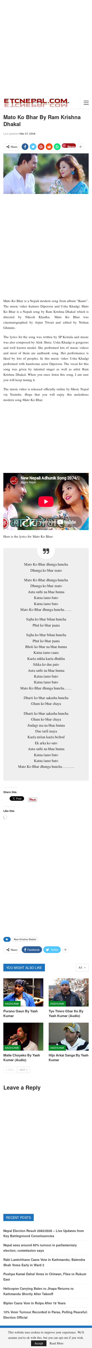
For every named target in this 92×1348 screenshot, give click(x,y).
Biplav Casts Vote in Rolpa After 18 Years (34, 1303)
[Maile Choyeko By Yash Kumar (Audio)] (23, 1037)
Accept (38, 1343)
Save (71, 146)
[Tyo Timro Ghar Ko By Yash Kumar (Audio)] (69, 992)
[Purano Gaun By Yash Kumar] (23, 992)
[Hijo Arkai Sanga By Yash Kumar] (69, 1037)
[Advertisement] (46, 48)
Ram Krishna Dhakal (25, 939)
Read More (56, 1343)
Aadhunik (12, 1003)
